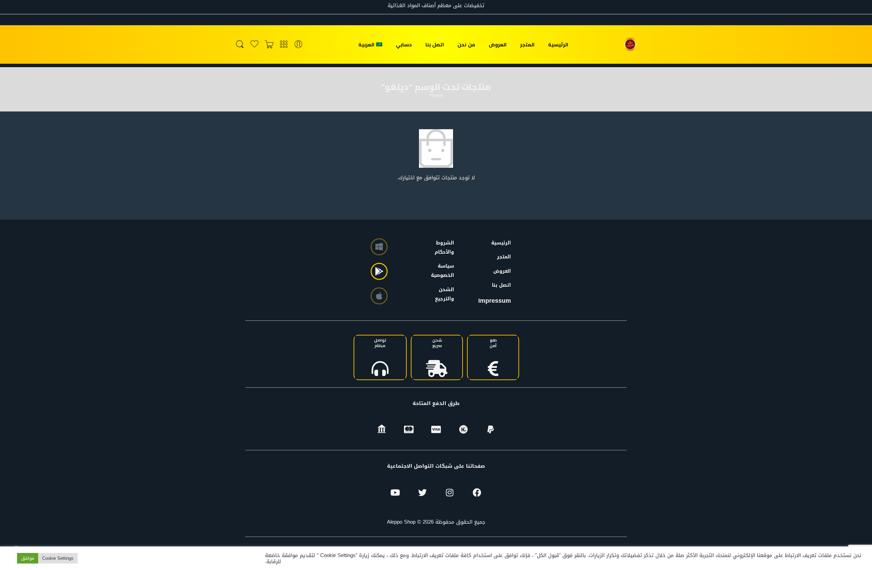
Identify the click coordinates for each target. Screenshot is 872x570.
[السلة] (269, 44)
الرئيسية (558, 44)
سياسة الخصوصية (446, 270)
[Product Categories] (284, 44)
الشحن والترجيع (446, 294)
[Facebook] (476, 492)
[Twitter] (422, 492)
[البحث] (240, 44)
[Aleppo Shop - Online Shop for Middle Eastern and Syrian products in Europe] (630, 44)
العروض (498, 44)
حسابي (404, 44)
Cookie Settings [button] (58, 558)
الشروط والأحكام (446, 247)
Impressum (494, 300)
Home (436, 95)
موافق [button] (27, 558)
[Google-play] (379, 271)
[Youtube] (395, 492)
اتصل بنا (434, 44)
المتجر (527, 44)
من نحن (466, 44)
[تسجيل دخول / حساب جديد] (298, 44)
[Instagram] (449, 492)
